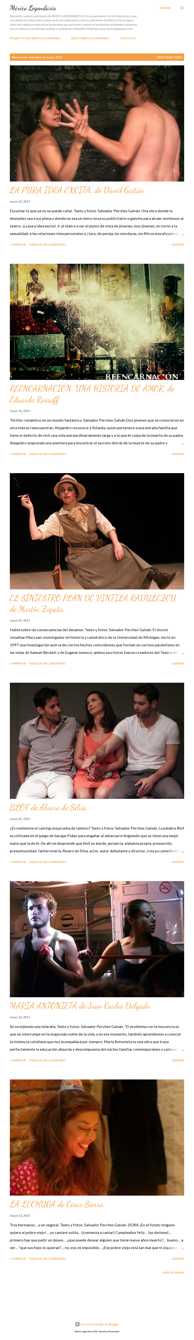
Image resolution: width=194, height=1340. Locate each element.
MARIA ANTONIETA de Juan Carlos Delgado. (81, 1006)
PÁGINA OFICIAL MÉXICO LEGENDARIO (35, 38)
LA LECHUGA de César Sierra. (58, 1204)
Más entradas (173, 1272)
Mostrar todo (169, 57)
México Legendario (33, 8)
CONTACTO (128, 38)
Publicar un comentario (47, 244)
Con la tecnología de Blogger (99, 1324)
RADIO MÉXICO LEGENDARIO (90, 38)
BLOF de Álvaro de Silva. (49, 807)
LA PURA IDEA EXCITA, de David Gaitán (77, 190)
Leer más (178, 244)
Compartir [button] (18, 244)
